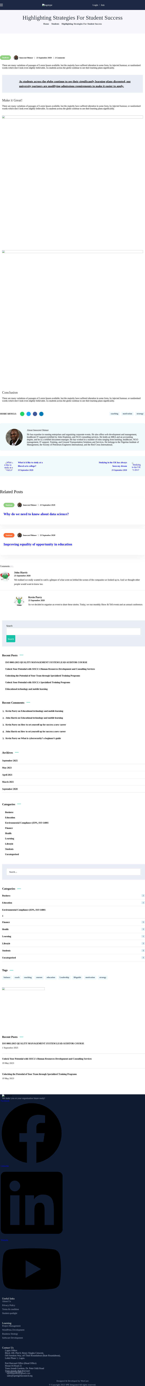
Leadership (64, 977)
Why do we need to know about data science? (36, 514)
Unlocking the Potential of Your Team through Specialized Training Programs (42, 675)
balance (7, 977)
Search (9, 626)
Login (95, 5)
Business (9, 812)
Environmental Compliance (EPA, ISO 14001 (27, 823)
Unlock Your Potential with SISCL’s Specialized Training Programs (37, 682)
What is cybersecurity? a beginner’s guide (41, 738)
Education (10, 817)
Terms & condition (10, 1309)
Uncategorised (12, 854)
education (51, 977)
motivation (127, 414)
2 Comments (60, 58)
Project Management (11, 1326)
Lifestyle (9, 844)
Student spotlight (9, 1313)
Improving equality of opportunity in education (38, 544)
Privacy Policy (8, 1305)
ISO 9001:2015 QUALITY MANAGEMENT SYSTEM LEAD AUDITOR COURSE (46, 662)
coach (17, 977)
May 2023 (7, 767)
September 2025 (10, 760)
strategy (140, 414)
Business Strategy (10, 1334)
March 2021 (8, 782)
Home (46, 24)
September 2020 (10, 789)
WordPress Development (13, 1330)
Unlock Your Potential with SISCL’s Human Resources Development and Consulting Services (50, 669)
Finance (9, 828)
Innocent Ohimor (26, 58)
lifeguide (77, 977)
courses (39, 977)
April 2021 (7, 775)
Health (8, 833)
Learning (9, 838)
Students (55, 24)
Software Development (12, 1338)
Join (103, 5)
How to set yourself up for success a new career (43, 724)
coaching (114, 414)
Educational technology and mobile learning (26, 689)
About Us (6, 1301)
